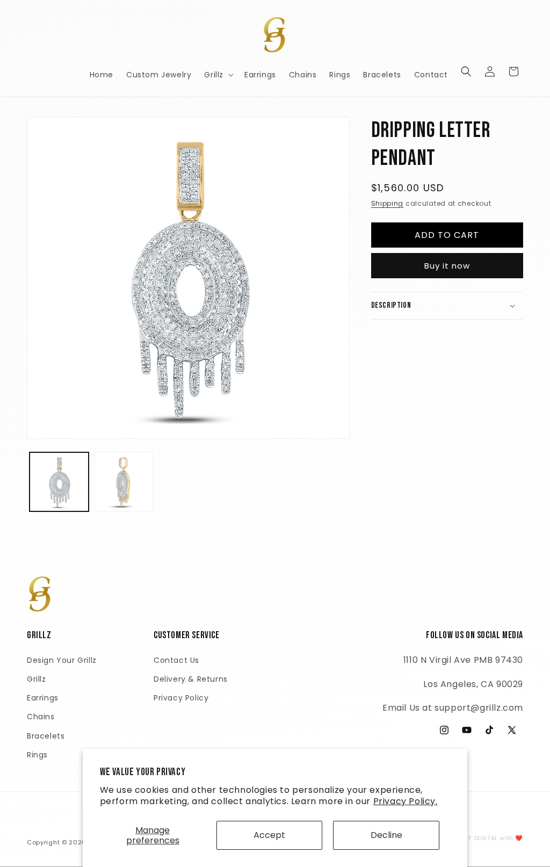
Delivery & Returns (191, 679)
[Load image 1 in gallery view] (59, 481)
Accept (269, 835)
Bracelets (45, 736)
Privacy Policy (181, 697)
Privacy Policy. (405, 801)
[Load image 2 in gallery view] (123, 481)
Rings (37, 754)
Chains (41, 716)
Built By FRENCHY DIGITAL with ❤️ (470, 838)
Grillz (36, 679)
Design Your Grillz (62, 660)
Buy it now (447, 265)
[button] (218, 74)
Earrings (43, 697)
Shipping (387, 203)
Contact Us (176, 660)
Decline (386, 835)
